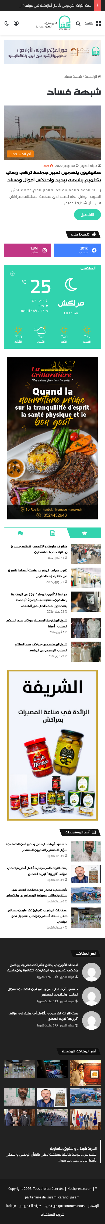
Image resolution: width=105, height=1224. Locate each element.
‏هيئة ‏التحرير (88, 166)
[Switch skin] (6, 25)
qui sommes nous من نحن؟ (65, 1205)
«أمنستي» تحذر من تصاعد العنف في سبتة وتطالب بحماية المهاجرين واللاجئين (36, 893)
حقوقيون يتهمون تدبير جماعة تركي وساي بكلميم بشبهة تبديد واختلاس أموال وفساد (53, 177)
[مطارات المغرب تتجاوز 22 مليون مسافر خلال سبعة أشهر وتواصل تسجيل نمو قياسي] (86, 918)
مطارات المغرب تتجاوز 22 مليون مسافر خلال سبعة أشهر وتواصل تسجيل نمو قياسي (37, 916)
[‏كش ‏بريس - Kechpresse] (53, 23)
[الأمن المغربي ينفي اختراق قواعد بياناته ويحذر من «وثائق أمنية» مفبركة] (52, 1069)
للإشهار (93, 1205)
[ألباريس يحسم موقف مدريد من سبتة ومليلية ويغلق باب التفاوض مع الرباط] (19, 1117)
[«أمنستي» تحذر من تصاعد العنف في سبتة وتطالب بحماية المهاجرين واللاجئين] (86, 895)
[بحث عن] (78, 25)
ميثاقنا (11, 1205)
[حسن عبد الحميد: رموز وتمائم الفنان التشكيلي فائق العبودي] (85, 1073)
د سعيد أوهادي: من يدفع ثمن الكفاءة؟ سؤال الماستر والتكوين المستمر (36, 847)
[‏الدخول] (16, 25)
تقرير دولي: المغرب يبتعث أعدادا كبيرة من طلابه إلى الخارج (37, 573)
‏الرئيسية (91, 76)
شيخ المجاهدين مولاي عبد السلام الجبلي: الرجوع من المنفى (41, 647)
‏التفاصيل (87, 214)
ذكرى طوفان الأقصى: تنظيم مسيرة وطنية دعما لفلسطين (39, 549)
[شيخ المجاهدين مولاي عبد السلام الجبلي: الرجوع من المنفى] (86, 652)
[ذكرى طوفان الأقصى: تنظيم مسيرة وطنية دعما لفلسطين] (86, 554)
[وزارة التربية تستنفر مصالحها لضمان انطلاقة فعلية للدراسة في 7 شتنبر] (52, 1117)
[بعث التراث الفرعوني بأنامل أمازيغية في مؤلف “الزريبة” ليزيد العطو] (86, 874)
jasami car (55, 1197)
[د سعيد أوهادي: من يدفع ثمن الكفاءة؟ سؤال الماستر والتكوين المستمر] (86, 851)
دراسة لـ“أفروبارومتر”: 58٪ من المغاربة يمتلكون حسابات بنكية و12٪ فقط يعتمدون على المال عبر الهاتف (39, 600)
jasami (75, 1197)
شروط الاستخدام (52, 1214)
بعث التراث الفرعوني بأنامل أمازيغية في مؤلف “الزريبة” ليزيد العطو (37, 871)
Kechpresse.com (80, 1188)
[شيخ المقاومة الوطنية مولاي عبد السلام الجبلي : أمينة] (86, 628)
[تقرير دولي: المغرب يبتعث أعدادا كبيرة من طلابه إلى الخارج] (86, 578)
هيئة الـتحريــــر (30, 1205)
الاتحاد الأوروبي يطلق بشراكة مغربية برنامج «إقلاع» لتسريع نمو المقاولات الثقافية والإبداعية (42, 967)
